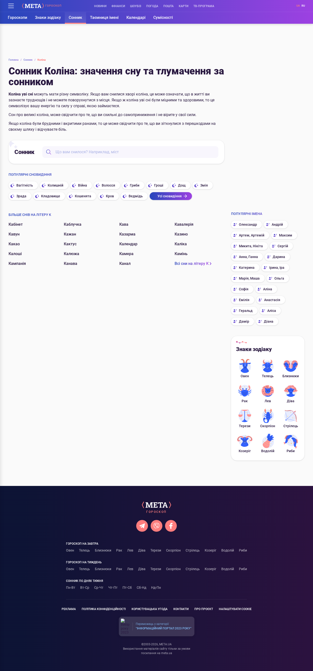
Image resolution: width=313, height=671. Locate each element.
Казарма (127, 234)
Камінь (181, 253)
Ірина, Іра (276, 268)
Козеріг (245, 451)
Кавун (14, 234)
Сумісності (163, 17)
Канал (125, 263)
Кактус (70, 244)
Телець (268, 376)
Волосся (108, 185)
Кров (110, 196)
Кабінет (16, 224)
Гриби (134, 185)
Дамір (244, 321)
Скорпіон (267, 426)
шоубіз (135, 6)
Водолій (267, 451)
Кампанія (17, 263)
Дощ (182, 185)
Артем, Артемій (251, 235)
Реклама (69, 609)
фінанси (118, 6)
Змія (204, 185)
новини (100, 6)
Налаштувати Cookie (235, 609)
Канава (70, 263)
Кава (123, 224)
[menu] (11, 6)
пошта (168, 6)
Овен (245, 376)
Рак (245, 401)
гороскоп (53, 5)
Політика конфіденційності (104, 609)
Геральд (246, 311)
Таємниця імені (104, 17)
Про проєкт (203, 609)
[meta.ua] (33, 5)
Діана (268, 321)
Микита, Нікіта (251, 246)
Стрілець (290, 426)
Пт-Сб (127, 587)
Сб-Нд (141, 587)
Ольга (279, 278)
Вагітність (24, 185)
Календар (128, 244)
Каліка (181, 244)
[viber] (156, 526)
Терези (244, 426)
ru (303, 5)
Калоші (15, 253)
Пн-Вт (70, 587)
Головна (15, 59)
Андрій (277, 224)
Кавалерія (184, 224)
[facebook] (171, 526)
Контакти (181, 609)
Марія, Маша (249, 278)
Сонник (75, 17)
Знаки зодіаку (48, 17)
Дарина (279, 257)
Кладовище (50, 196)
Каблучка (72, 224)
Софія (243, 289)
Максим (285, 235)
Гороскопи (17, 17)
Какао (14, 244)
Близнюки (290, 376)
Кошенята (83, 196)
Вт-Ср (84, 587)
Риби (291, 451)
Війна (82, 185)
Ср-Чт (98, 587)
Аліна (267, 289)
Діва (290, 401)
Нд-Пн (156, 587)
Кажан (70, 234)
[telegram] (142, 526)
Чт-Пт (113, 587)
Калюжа (71, 253)
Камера (126, 253)
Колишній (55, 185)
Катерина (247, 268)
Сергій (283, 246)
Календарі (135, 17)
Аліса (271, 311)
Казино (181, 234)
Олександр (248, 224)
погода (152, 6)
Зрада (21, 196)
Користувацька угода (150, 609)
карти (183, 6)
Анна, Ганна (248, 257)
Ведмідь (136, 196)
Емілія (244, 300)
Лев (268, 401)
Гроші (158, 185)
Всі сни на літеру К (192, 263)
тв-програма (203, 6)
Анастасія (272, 300)
